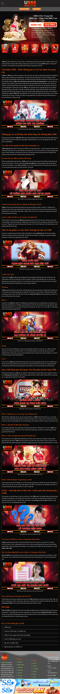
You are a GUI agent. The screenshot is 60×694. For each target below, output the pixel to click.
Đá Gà (34, 674)
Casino (34, 671)
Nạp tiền (20, 667)
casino (15, 165)
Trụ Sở (20, 675)
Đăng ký (20, 662)
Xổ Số (34, 677)
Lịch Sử (20, 673)
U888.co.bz (4, 662)
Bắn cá (34, 663)
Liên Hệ (20, 678)
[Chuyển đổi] (2, 627)
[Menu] (2, 3)
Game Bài (35, 668)
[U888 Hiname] (30, 3)
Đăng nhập (21, 664)
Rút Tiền (20, 670)
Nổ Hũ (34, 666)
